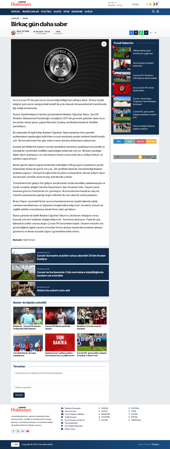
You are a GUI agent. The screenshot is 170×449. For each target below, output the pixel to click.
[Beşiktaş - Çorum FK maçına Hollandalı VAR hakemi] (28, 315)
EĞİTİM (134, 417)
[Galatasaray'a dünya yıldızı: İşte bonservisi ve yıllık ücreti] (60, 342)
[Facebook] (13, 431)
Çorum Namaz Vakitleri (74, 414)
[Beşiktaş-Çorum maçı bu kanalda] (92, 315)
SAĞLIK (89, 11)
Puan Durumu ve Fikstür (75, 420)
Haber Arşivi (70, 429)
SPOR (66, 11)
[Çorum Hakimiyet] (21, 4)
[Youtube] (27, 431)
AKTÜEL (104, 420)
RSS (16, 444)
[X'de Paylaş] (136, 33)
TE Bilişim (155, 444)
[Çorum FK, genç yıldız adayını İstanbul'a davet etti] (92, 342)
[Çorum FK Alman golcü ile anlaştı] (60, 315)
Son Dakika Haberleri (74, 426)
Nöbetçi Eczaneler (73, 408)
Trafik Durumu (71, 417)
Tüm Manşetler (71, 423)
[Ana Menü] (157, 12)
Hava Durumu (70, 411)
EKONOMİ (77, 11)
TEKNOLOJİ (136, 420)
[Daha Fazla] (146, 33)
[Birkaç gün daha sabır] (60, 68)
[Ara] (153, 12)
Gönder (19, 395)
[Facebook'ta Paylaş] (131, 33)
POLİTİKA (46, 11)
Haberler (15, 19)
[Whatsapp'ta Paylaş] (141, 33)
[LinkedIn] (23, 431)
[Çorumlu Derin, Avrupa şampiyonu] (28, 342)
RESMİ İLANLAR (30, 11)
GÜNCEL (15, 11)
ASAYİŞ (57, 11)
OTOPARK (105, 417)
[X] (18, 431)
